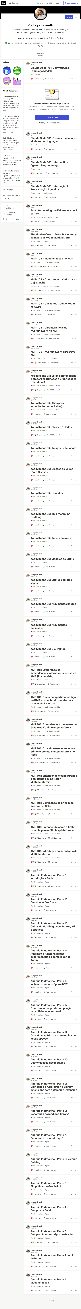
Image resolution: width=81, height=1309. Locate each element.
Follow (69, 17)
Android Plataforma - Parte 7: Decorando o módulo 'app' (48, 1136)
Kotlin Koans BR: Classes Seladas (51, 427)
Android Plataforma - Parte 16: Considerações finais (49, 901)
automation (48, 217)
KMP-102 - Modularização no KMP (51, 258)
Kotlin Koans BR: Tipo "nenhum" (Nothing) (50, 515)
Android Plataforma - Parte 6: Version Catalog (53, 1160)
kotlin (33, 217)
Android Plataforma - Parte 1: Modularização (48, 1281)
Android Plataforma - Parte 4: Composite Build (48, 1209)
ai (32, 74)
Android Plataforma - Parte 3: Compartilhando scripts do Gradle (51, 1233)
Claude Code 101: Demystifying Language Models (49, 69)
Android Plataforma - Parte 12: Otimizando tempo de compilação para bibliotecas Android (51, 1008)
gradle (47, 882)
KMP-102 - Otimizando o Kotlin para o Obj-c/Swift (54, 281)
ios (44, 358)
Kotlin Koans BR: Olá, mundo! (48, 648)
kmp (57, 217)
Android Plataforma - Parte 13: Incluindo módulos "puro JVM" (49, 982)
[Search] (10, 3)
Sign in (62, 123)
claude (37, 74)
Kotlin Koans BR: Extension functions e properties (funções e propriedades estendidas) (53, 379)
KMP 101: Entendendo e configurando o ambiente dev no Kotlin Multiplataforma (53, 779)
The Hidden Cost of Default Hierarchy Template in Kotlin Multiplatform (53, 236)
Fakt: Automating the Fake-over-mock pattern (54, 212)
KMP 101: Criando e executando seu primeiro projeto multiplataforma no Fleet (52, 751)
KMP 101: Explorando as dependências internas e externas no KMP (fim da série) (53, 673)
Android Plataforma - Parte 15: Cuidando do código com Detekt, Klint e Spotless (53, 926)
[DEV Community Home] (3, 3)
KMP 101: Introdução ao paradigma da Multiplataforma (53, 853)
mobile (45, 241)
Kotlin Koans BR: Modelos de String (52, 558)
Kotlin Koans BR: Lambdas (46, 493)
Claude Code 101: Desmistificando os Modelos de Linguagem (53, 140)
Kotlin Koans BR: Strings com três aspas (51, 581)
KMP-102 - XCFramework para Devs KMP (52, 353)
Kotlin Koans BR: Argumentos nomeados (48, 626)
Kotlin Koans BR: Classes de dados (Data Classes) (51, 470)
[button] (7, 70)
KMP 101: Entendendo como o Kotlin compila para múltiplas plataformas (52, 828)
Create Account (52, 117)
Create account (71, 3)
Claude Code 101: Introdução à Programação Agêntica (49, 188)
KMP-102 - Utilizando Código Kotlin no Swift (52, 305)
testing (40, 217)
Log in (58, 3)
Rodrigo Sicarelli (36, 62)
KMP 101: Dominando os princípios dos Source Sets (52, 804)
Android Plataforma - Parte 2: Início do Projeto (52, 1257)
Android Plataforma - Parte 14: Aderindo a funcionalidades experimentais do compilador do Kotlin (50, 955)
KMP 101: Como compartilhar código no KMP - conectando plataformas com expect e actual (53, 700)
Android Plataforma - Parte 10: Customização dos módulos (49, 1061)
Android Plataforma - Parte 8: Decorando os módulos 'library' (49, 1112)
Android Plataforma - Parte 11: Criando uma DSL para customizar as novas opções (53, 1035)
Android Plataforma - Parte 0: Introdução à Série (48, 877)
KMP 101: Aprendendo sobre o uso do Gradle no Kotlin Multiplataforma (53, 726)
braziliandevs (47, 145)
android (40, 882)
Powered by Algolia (43, 3)
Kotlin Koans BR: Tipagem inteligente (53, 448)
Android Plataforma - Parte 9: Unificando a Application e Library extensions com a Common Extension (53, 1086)
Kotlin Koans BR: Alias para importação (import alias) (47, 405)
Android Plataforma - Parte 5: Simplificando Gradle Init (48, 1185)
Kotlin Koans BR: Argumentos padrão (53, 603)
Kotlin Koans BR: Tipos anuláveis (50, 538)
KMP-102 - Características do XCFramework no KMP (48, 329)
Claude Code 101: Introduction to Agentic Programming (50, 164)
